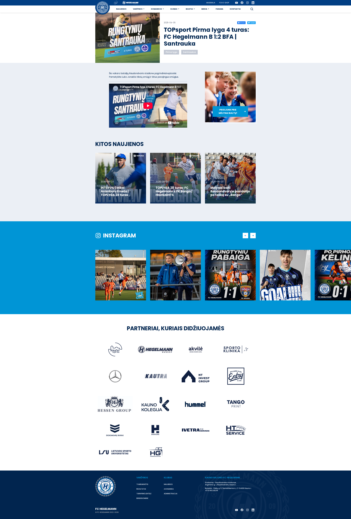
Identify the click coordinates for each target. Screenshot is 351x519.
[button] (252, 9)
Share (242, 23)
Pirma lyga (171, 52)
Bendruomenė (142, 498)
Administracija (170, 493)
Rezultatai (141, 489)
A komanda (169, 489)
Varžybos (137, 9)
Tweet (252, 23)
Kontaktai (235, 9)
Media (204, 9)
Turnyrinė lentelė (143, 493)
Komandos (156, 9)
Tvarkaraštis (142, 484)
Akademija (210, 3)
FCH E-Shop (224, 3)
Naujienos (121, 9)
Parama (219, 9)
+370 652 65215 (211, 490)
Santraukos (189, 52)
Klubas (173, 9)
